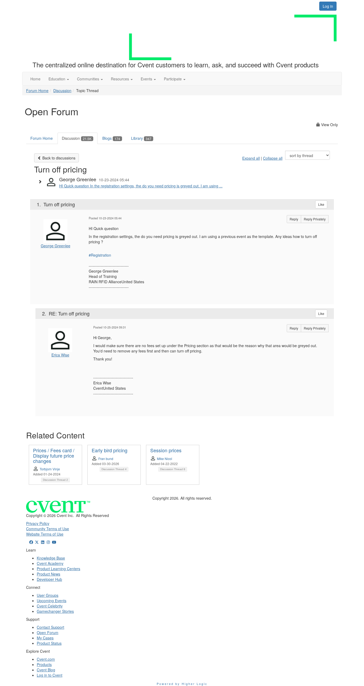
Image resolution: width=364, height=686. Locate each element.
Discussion (62, 90)
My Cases (45, 637)
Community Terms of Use (47, 528)
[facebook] (31, 542)
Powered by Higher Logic (182, 683)
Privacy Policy (37, 523)
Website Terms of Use (44, 534)
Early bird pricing (109, 450)
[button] (59, 78)
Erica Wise (60, 355)
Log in (328, 6)
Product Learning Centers (58, 568)
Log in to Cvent (49, 675)
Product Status (49, 643)
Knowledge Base (51, 558)
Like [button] (321, 204)
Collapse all (272, 158)
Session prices (165, 450)
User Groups (47, 595)
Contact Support (50, 627)
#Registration (100, 255)
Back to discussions (58, 158)
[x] (37, 542)
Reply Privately (315, 219)
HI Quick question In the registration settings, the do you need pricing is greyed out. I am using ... (141, 185)
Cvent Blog (46, 669)
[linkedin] (42, 542)
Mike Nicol (164, 458)
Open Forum (47, 632)
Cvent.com (46, 659)
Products (44, 664)
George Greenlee (55, 245)
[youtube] (54, 542)
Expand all (251, 158)
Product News (48, 574)
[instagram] (48, 542)
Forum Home (37, 90)
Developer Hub (49, 579)
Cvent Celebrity (50, 606)
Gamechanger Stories (55, 611)
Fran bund (105, 458)
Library (141, 138)
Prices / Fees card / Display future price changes (53, 455)
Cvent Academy (50, 563)
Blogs (111, 138)
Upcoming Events (51, 600)
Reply (294, 219)
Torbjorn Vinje (50, 469)
